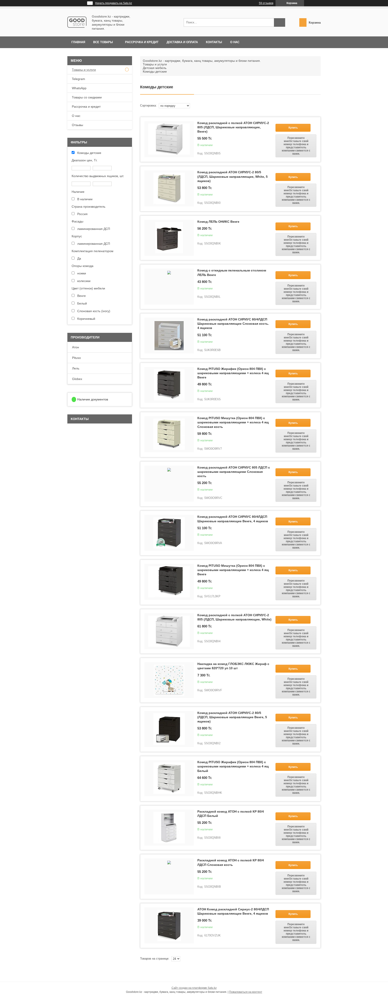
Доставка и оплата (182, 42)
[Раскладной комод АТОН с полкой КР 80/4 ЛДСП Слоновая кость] (169, 876)
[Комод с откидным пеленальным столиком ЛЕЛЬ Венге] (169, 287)
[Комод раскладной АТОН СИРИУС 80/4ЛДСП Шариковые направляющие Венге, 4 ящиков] (169, 533)
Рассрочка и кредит (142, 42)
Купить (293, 127)
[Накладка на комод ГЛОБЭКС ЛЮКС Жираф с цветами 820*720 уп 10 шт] (169, 680)
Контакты (214, 42)
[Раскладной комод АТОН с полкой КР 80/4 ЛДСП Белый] (169, 828)
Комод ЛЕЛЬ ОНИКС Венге (218, 221)
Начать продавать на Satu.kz (113, 3)
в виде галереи (313, 106)
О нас (234, 42)
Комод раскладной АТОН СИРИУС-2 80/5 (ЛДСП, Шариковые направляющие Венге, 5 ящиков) (232, 717)
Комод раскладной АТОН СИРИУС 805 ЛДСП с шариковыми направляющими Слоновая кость (233, 472)
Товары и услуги (155, 64)
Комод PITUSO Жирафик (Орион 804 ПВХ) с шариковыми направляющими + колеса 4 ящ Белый (233, 766)
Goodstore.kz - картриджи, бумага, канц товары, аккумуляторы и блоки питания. (202, 60)
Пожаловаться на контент (245, 992)
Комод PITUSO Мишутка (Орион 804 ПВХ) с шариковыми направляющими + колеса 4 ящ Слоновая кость (233, 422)
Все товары (103, 42)
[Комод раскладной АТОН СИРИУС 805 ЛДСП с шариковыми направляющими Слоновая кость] (169, 484)
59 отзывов (266, 3)
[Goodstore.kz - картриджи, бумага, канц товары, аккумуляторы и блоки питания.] (76, 30)
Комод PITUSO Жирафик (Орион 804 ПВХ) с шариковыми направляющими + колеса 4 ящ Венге (233, 373)
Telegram (78, 79)
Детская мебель (154, 68)
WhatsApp (79, 88)
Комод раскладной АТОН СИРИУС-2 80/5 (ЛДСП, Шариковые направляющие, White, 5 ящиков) (232, 176)
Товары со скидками (87, 97)
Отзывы (77, 125)
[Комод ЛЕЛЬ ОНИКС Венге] (169, 238)
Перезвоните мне (296, 145)
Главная (78, 42)
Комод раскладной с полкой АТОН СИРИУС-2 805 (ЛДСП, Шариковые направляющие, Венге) (233, 127)
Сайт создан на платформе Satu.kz (194, 987)
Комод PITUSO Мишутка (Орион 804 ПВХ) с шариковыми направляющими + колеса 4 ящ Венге (233, 570)
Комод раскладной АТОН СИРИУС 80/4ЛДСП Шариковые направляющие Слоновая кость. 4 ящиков (233, 324)
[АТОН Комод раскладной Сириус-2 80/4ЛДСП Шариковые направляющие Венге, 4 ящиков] (169, 925)
